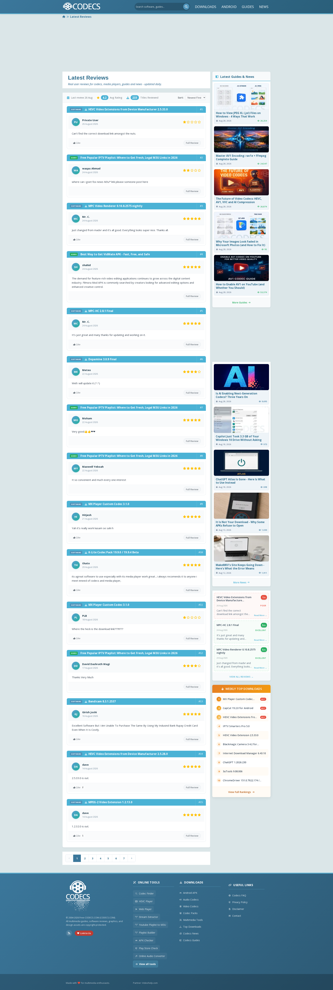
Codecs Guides (191, 940)
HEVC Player (146, 901)
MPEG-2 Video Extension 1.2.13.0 (101, 802)
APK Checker (146, 940)
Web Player (145, 909)
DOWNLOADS (205, 6)
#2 (201, 157)
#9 (201, 504)
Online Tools (149, 882)
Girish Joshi (89, 712)
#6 (201, 359)
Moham (87, 418)
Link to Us (85, 933)
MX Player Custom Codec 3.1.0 (100, 504)
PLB (84, 615)
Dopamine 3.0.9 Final (94, 359)
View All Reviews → (241, 676)
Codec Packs (190, 913)
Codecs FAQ (239, 895)
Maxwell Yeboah (93, 466)
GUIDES (248, 6)
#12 (201, 653)
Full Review (192, 142)
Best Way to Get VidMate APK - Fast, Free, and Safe (110, 254)
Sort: (181, 97)
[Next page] (131, 858)
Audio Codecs (191, 899)
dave (85, 764)
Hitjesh (86, 515)
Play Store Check (148, 948)
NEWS (263, 6)
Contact (236, 915)
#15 (201, 802)
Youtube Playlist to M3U (152, 924)
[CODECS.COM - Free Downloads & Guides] (78, 896)
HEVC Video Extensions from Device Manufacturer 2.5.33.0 (119, 109)
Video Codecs (190, 906)
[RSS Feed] (69, 933)
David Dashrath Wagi (96, 664)
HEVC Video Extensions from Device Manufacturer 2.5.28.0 (119, 754)
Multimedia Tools (193, 920)
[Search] (186, 6)
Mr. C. (86, 216)
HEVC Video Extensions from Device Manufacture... (234, 599)
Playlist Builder (147, 932)
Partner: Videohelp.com (145, 982)
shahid (86, 265)
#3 (201, 206)
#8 (201, 455)
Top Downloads (192, 926)
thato (86, 563)
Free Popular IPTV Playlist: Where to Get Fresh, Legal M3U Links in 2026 (124, 157)
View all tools (147, 964)
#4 (201, 254)
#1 (201, 109)
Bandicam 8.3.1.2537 (93, 701)
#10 (201, 552)
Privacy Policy (239, 902)
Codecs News (191, 933)
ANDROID (229, 6)
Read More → (260, 615)
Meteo (86, 370)
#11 (201, 604)
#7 (201, 407)
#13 (201, 701)
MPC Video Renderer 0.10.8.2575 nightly (106, 206)
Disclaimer (238, 909)
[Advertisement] (166, 45)
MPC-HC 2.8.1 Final (92, 311)
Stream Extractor (148, 917)
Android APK (190, 892)
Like (78, 143)
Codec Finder (146, 893)
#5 (201, 310)
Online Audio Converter (152, 956)
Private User (90, 120)
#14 (201, 753)
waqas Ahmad (91, 168)
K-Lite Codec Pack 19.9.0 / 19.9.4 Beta (105, 552)
